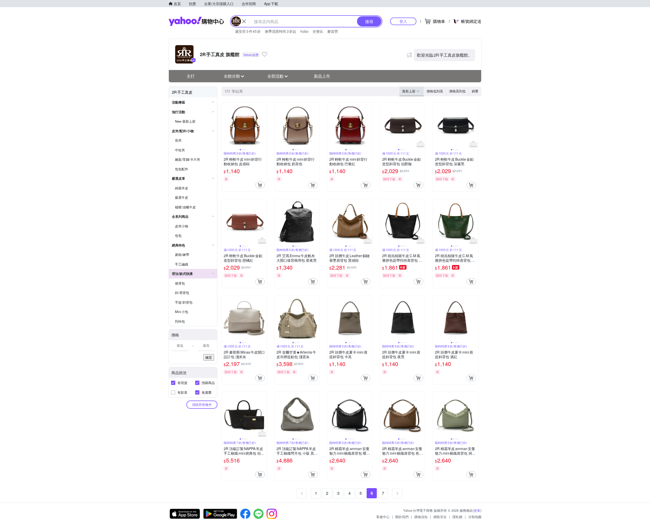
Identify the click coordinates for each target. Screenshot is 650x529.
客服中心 (382, 516)
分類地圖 (474, 516)
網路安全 (440, 516)
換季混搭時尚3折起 (280, 31)
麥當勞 (332, 31)
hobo (304, 31)
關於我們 (402, 516)
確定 (208, 357)
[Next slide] (263, 125)
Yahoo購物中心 (196, 21)
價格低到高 (435, 91)
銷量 (475, 91)
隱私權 (457, 516)
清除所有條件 (202, 404)
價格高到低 (457, 91)
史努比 (318, 31)
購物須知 (421, 516)
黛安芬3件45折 (248, 31)
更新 (477, 510)
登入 (403, 21)
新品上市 (322, 76)
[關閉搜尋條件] (244, 21)
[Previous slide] (225, 125)
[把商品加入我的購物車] (260, 185)
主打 (191, 76)
